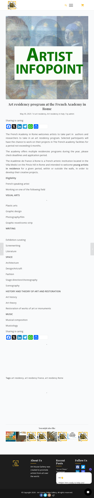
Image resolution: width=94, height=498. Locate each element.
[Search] (64, 5)
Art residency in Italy (56, 114)
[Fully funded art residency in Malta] (21, 437)
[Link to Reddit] (53, 495)
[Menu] (70, 5)
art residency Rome (54, 378)
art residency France (34, 378)
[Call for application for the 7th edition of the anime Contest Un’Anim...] (92, 249)
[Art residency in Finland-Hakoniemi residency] (62, 437)
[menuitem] (64, 5)
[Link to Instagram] (49, 495)
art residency (40, 114)
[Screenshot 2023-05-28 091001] (47, 57)
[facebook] (78, 467)
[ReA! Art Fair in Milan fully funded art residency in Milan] (11, 437)
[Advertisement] (47, 362)
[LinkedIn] (78, 472)
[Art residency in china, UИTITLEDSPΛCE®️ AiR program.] (83, 437)
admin (71, 114)
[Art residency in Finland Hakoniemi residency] (73, 435)
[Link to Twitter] (45, 495)
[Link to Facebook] (41, 495)
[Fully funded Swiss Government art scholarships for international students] (2, 249)
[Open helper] (88, 492)
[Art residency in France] (42, 437)
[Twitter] (83, 467)
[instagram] (83, 472)
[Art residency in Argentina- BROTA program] (31, 437)
